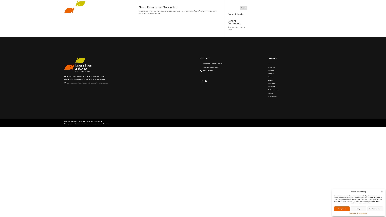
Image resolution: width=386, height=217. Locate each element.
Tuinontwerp (271, 86)
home (165, 13)
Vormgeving (174, 13)
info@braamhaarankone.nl (210, 67)
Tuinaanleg (187, 13)
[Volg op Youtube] (320, 12)
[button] (382, 192)
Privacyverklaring (362, 213)
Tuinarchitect (272, 83)
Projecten (200, 13)
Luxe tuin (270, 93)
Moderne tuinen (272, 96)
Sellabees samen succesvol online (90, 121)
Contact (219, 13)
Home (269, 64)
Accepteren (342, 209)
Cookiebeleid (352, 213)
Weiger (358, 209)
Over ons (210, 13)
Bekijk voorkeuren (375, 209)
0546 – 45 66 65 (208, 71)
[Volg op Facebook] (317, 12)
